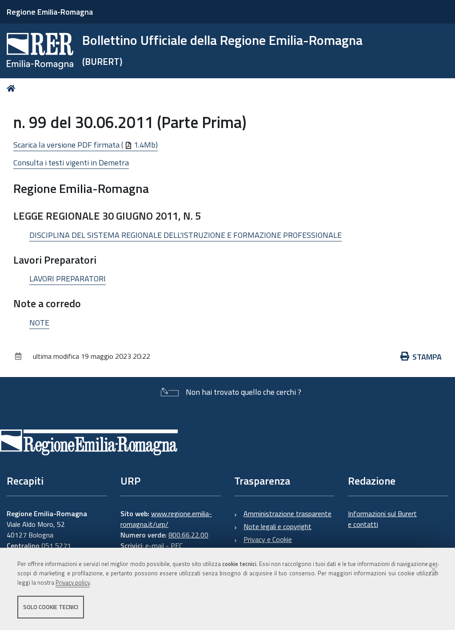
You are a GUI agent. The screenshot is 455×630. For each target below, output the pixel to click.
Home (13, 88)
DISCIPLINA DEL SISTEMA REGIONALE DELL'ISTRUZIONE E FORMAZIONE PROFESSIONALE (185, 235)
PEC (177, 545)
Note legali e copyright (277, 526)
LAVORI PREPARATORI (67, 279)
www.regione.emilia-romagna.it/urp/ (166, 519)
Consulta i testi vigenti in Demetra (71, 162)
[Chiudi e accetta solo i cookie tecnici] (434, 569)
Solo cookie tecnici (50, 606)
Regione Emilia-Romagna (50, 12)
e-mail (154, 545)
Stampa (427, 357)
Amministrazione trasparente (287, 513)
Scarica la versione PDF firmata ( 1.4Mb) (85, 145)
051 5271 (56, 545)
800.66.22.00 (188, 535)
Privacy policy (73, 582)
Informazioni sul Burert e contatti (382, 519)
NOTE (39, 323)
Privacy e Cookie (267, 539)
